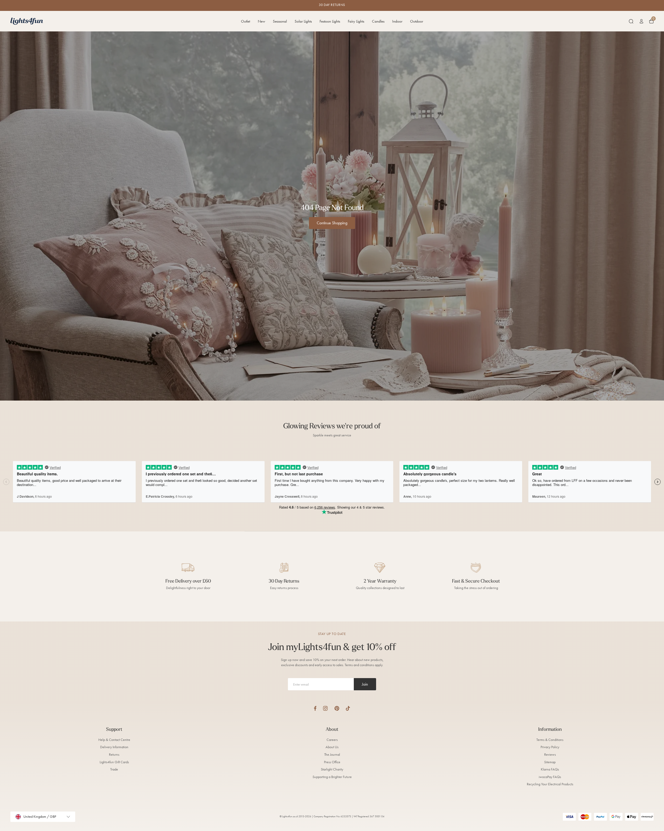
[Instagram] (325, 708)
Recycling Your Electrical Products (550, 784)
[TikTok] (348, 708)
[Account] (641, 21)
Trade (114, 769)
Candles (378, 21)
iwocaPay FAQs (550, 777)
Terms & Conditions (549, 740)
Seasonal (280, 21)
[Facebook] (315, 708)
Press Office (332, 762)
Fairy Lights (356, 21)
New (261, 21)
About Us (332, 747)
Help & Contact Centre (114, 740)
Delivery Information (114, 747)
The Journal (332, 754)
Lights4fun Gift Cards (114, 762)
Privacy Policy (550, 747)
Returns (114, 754)
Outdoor (416, 21)
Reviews (550, 754)
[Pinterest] (336, 708)
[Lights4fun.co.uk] (26, 21)
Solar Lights (303, 21)
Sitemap (550, 762)
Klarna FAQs (550, 769)
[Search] (631, 21)
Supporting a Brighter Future (332, 777)
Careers (332, 740)
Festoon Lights (330, 21)
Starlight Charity (332, 769)
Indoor (397, 21)
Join (365, 684)
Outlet (245, 21)
